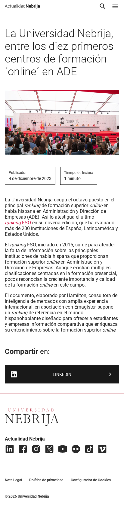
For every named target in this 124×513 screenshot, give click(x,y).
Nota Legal (13, 480)
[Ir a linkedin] (9, 449)
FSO (18, 223)
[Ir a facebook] (23, 449)
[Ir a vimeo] (102, 449)
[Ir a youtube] (62, 449)
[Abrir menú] (115, 6)
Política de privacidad (46, 480)
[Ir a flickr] (76, 449)
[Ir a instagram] (36, 449)
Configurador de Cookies (91, 480)
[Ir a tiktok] (89, 449)
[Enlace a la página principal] (22, 6)
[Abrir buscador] (103, 6)
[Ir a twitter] (49, 449)
